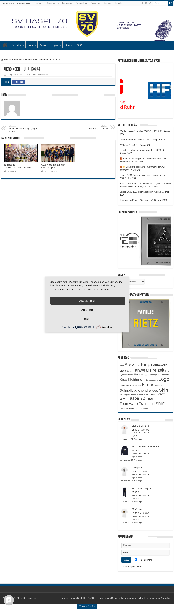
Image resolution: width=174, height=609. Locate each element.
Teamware (129, 404)
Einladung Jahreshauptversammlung (18, 166)
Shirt (163, 390)
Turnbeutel (124, 409)
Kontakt (118, 3)
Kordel (145, 380)
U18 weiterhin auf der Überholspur (53, 166)
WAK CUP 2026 (127, 145)
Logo (163, 379)
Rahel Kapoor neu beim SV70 (134, 139)
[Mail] (146, 3)
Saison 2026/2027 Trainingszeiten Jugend (140, 192)
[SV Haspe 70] (87, 23)
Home (6, 59)
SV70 (162, 394)
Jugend (55, 45)
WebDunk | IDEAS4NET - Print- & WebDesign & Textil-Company (104, 598)
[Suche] (170, 3)
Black (123, 370)
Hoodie (130, 375)
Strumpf (147, 394)
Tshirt (159, 403)
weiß (133, 408)
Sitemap (108, 3)
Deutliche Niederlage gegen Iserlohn (23, 128)
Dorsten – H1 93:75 (98, 127)
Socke (133, 394)
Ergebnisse (30, 59)
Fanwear (140, 370)
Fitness (68, 45)
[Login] (150, 3)
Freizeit (157, 370)
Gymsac (123, 375)
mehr (88, 318)
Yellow (145, 409)
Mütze (138, 385)
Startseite (5, 44)
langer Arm (153, 380)
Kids (123, 379)
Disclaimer (96, 3)
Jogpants (165, 375)
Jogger (146, 375)
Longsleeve (125, 385)
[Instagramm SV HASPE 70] (142, 3)
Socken (140, 394)
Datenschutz (81, 3)
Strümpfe (155, 394)
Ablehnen (88, 309)
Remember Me (144, 560)
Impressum (67, 3)
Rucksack (158, 386)
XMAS (140, 409)
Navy (147, 384)
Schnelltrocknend (134, 390)
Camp (129, 371)
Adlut (122, 366)
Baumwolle (159, 365)
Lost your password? (131, 566)
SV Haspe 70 (132, 398)
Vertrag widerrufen (87, 606)
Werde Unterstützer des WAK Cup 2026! (139, 131)
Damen (42, 45)
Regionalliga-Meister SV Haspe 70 (136, 200)
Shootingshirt (125, 394)
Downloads (52, 3)
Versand (139, 436)
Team (150, 398)
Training (146, 403)
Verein (38, 3)
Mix (133, 386)
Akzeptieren (88, 300)
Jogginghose (155, 375)
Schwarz (153, 390)
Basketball (17, 45)
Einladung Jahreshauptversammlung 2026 (140, 150)
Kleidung (135, 380)
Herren (31, 45)
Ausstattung (137, 364)
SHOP (80, 45)
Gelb (167, 371)
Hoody (138, 374)
